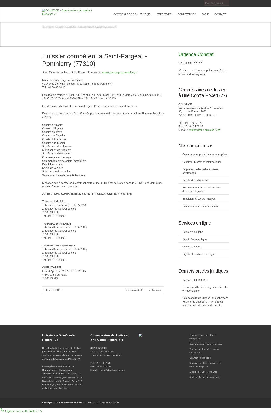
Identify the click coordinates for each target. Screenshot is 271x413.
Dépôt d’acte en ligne (194, 239)
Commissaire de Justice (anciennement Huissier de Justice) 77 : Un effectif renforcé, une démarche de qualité (205, 301)
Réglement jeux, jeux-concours (200, 206)
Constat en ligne (191, 246)
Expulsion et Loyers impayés (199, 198)
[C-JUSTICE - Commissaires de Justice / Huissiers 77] (71, 12)
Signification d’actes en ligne (198, 254)
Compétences (187, 14)
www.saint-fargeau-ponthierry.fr (119, 72)
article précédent (134, 290)
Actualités (70, 26)
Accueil (59, 26)
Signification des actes (195, 180)
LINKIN (115, 403)
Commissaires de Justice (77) (132, 14)
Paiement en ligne (192, 231)
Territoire (164, 14)
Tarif (205, 14)
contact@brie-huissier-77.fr (204, 129)
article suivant (154, 290)
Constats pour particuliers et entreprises (205, 154)
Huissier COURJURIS (194, 280)
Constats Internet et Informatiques (202, 161)
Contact (220, 14)
